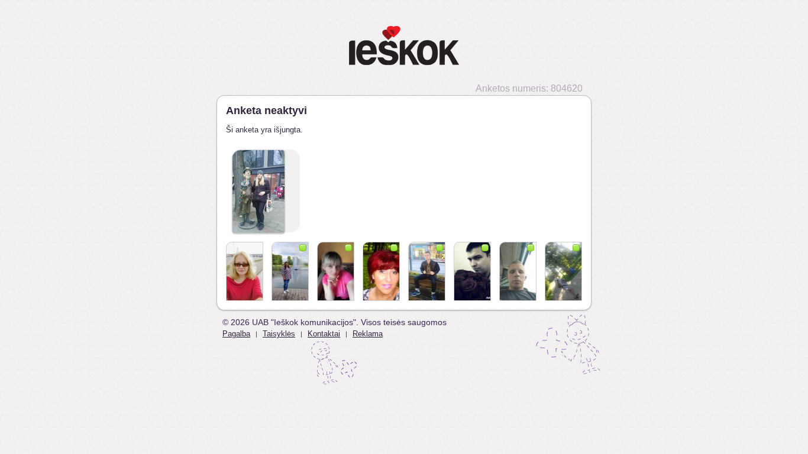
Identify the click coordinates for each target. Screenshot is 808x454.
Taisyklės (279, 333)
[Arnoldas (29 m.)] (426, 271)
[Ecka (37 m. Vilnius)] (472, 271)
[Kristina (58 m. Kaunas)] (381, 271)
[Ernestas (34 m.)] (517, 271)
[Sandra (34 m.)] (335, 271)
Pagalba (236, 333)
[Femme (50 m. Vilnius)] (244, 271)
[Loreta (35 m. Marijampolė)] (290, 271)
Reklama (368, 333)
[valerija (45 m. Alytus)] (563, 271)
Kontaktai (324, 333)
